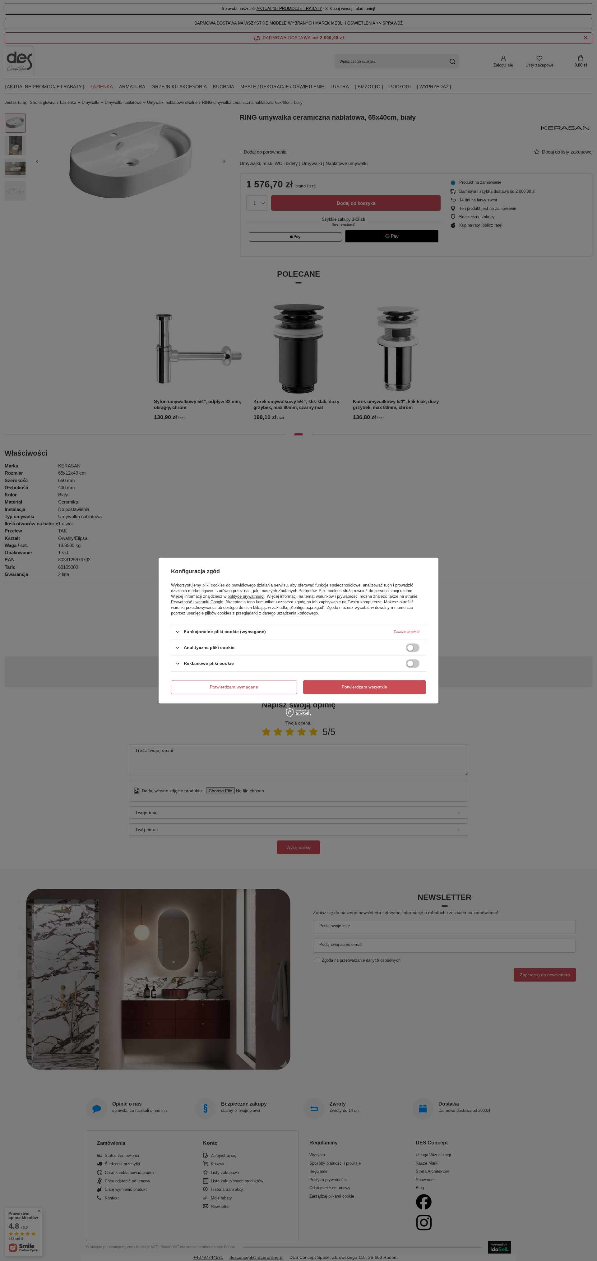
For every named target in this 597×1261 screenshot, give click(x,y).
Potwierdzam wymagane (234, 686)
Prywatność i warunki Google (197, 602)
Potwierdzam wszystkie (364, 686)
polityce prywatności (246, 596)
